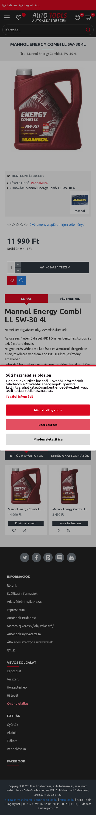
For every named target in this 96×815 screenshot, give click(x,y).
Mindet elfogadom (48, 410)
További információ (20, 396)
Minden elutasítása (48, 439)
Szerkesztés (48, 424)
